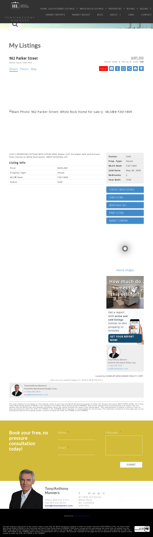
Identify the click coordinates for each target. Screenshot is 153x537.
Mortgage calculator (126, 205)
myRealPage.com (81, 516)
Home (43, 8)
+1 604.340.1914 (115, 365)
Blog (100, 14)
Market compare (118, 220)
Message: (112, 432)
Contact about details (122, 189)
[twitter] (90, 493)
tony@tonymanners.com (118, 368)
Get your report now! (122, 338)
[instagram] (104, 493)
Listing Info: (17, 163)
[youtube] (100, 493)
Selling (144, 8)
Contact (146, 14)
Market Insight (81, 14)
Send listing (116, 197)
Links (131, 14)
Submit (131, 464)
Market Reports (55, 14)
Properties (115, 8)
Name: (63, 432)
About (114, 14)
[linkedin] (95, 493)
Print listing (116, 213)
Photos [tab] (24, 69)
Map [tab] (34, 69)
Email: (62, 447)
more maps (125, 270)
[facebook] (81, 493)
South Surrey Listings (61, 8)
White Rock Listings (91, 8)
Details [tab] (13, 69)
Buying (131, 8)
